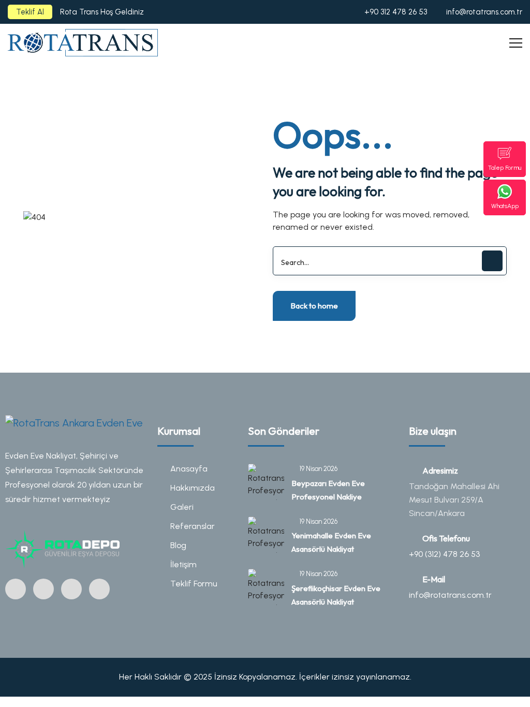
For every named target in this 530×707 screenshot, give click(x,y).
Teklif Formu (193, 583)
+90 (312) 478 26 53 (444, 554)
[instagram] (15, 589)
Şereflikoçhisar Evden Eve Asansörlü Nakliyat (335, 595)
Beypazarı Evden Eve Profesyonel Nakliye (328, 490)
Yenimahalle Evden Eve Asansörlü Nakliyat (331, 542)
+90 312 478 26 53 (395, 12)
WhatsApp (505, 206)
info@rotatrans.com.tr (484, 12)
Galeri (182, 507)
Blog (178, 545)
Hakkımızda (192, 488)
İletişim (183, 564)
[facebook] (43, 589)
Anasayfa (189, 469)
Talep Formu (504, 167)
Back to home (314, 306)
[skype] (99, 589)
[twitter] (71, 589)
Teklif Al (30, 12)
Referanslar (192, 526)
